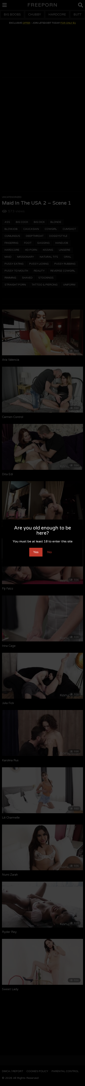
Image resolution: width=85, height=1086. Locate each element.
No (49, 552)
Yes (36, 552)
